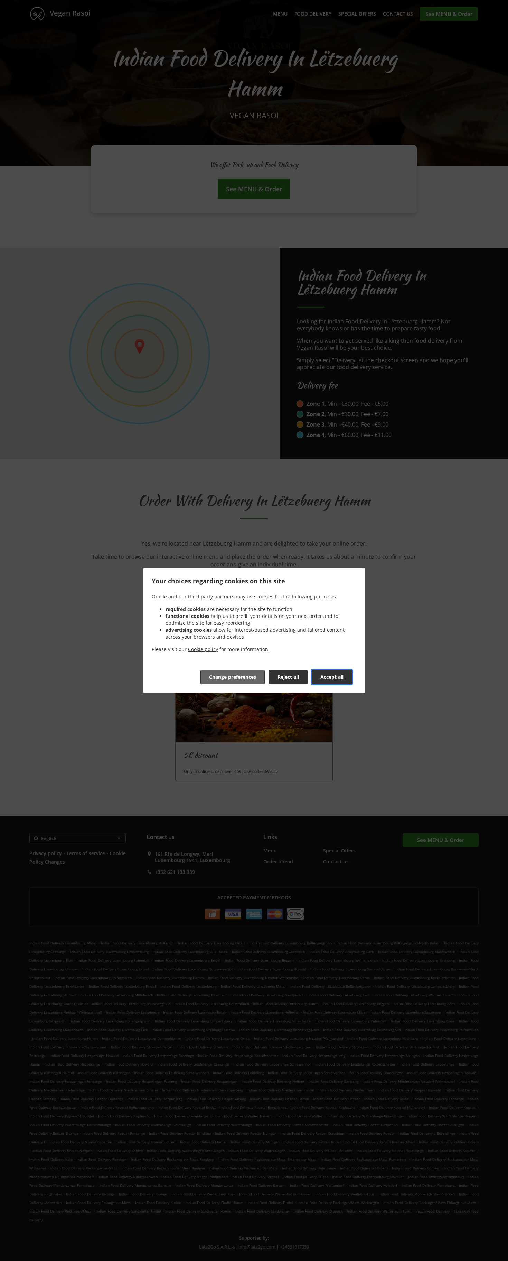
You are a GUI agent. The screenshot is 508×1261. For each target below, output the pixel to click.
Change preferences (232, 677)
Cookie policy (203, 649)
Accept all (332, 677)
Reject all (288, 677)
